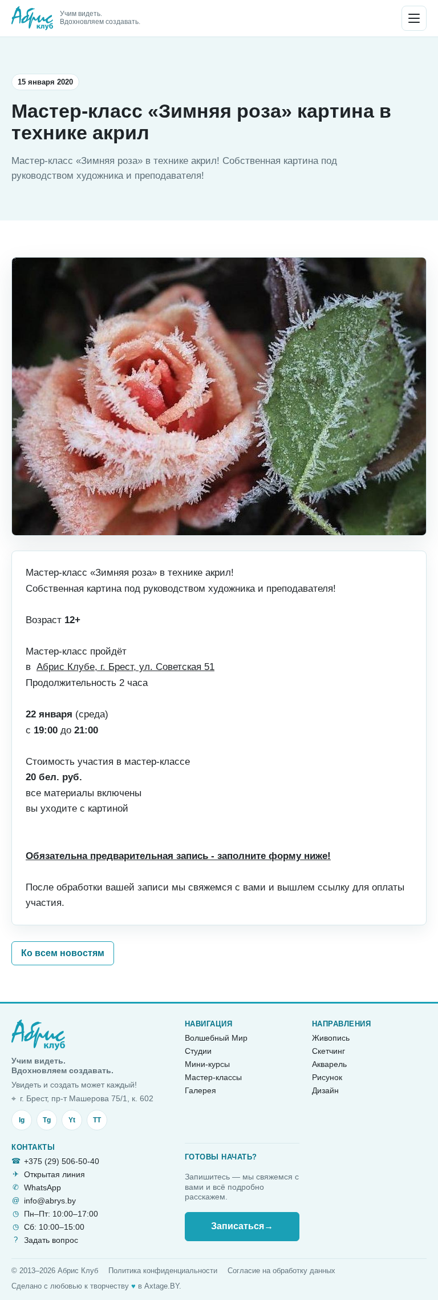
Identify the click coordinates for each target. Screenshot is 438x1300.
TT (97, 1120)
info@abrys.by (50, 1200)
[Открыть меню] (414, 18)
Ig (22, 1120)
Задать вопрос (51, 1240)
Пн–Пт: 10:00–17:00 (61, 1213)
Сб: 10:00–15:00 (54, 1226)
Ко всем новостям (62, 953)
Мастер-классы (213, 1077)
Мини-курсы (207, 1064)
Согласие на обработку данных (281, 1270)
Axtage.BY (161, 1286)
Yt (71, 1120)
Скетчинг (328, 1051)
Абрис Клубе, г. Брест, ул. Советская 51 (125, 666)
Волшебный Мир (216, 1037)
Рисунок (327, 1077)
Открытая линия (54, 1174)
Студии (198, 1051)
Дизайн (325, 1090)
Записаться (242, 1226)
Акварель (329, 1064)
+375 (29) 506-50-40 (61, 1161)
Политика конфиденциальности (162, 1270)
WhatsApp (42, 1187)
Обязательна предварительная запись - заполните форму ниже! (178, 855)
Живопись (331, 1037)
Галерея (200, 1090)
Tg (47, 1120)
